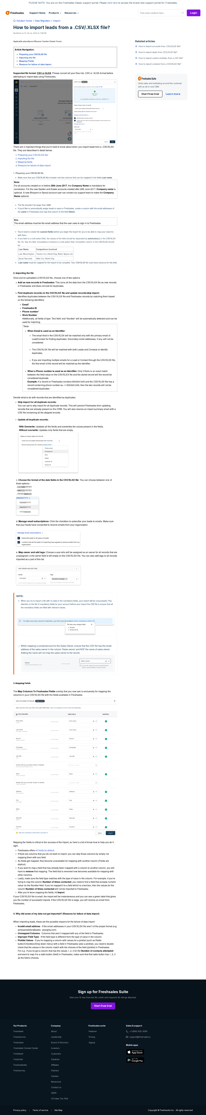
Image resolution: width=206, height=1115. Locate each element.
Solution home (24, 20)
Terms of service (40, 1110)
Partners (55, 1070)
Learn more (173, 93)
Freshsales (19, 1042)
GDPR (53, 1093)
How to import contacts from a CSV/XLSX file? (160, 64)
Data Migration (42, 20)
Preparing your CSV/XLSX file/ (33, 154)
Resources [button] (71, 12)
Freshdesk (18, 1031)
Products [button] (54, 12)
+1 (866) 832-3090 (138, 1031)
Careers (55, 1076)
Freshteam (18, 1054)
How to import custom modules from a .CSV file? (161, 58)
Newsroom (56, 1082)
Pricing (92, 1037)
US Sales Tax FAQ (59, 1098)
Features (93, 1031)
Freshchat (18, 1059)
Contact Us (56, 1087)
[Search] (183, 13)
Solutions (55, 1059)
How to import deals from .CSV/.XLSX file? (158, 52)
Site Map (58, 1110)
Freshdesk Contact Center (26, 1048)
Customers (56, 1054)
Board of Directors (59, 1042)
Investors (55, 1048)
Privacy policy (19, 1110)
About (54, 1031)
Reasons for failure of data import (35, 64)
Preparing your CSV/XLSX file (33, 54)
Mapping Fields (26, 61)
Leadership (56, 1037)
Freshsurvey (19, 1070)
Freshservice (20, 1037)
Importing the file (27, 57)
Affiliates (55, 1065)
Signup (92, 1042)
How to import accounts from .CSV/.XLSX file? (160, 46)
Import (56, 20)
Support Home (37, 12)
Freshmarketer (20, 1065)
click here (112, 2)
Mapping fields (25, 161)
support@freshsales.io (140, 1037)
